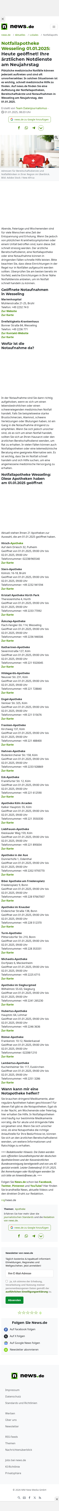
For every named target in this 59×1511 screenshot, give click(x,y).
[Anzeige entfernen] (56, 1499)
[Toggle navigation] (54, 26)
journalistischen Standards (19, 1217)
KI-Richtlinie (12, 1466)
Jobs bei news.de (15, 1460)
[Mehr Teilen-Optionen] (41, 128)
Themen (10, 1443)
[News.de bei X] (34, 1497)
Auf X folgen (17, 1336)
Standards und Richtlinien (21, 1403)
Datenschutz (13, 1396)
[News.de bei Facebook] (29, 1497)
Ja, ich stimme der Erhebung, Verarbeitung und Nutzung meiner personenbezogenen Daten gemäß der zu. (29, 1286)
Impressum (12, 1390)
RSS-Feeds (11, 1437)
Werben (10, 1413)
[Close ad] (2, 18)
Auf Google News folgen (24, 1343)
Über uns (11, 1420)
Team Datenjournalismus (31, 108)
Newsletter (12, 1426)
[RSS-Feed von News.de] (40, 1497)
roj (3, 1200)
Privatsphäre (13, 1473)
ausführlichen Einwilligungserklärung (27, 1291)
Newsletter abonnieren (24, 1349)
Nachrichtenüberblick (18, 1450)
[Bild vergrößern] (56, 137)
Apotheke (20, 1208)
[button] (29, 119)
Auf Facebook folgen (22, 1329)
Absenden (14, 1300)
